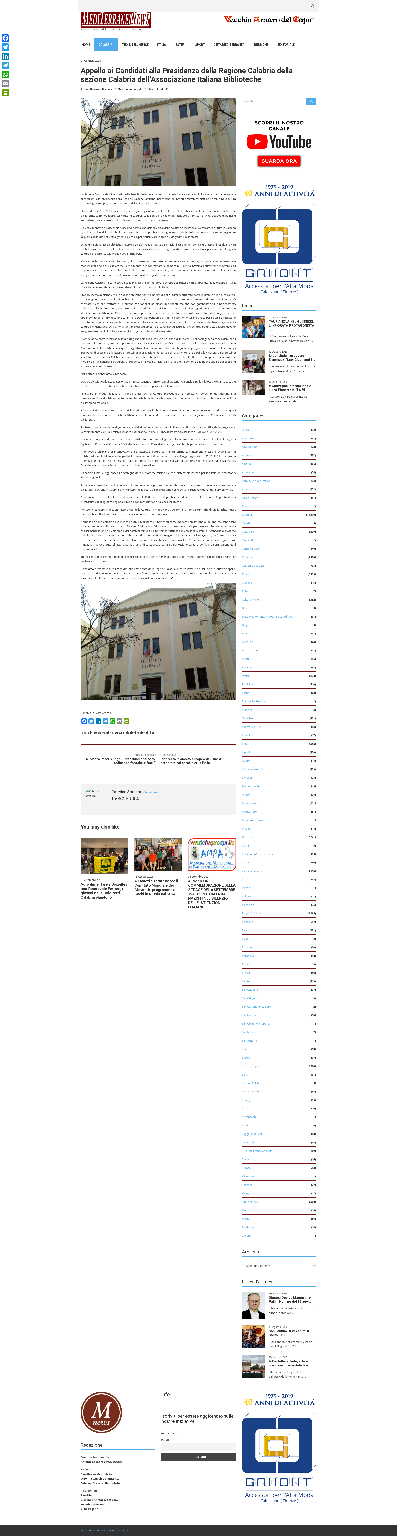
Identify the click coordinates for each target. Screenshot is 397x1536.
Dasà (245, 608)
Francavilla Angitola (254, 701)
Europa (246, 667)
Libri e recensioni (252, 769)
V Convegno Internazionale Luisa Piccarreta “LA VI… (290, 388)
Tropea (246, 1168)
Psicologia (248, 905)
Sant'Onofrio (250, 1040)
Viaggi (245, 1193)
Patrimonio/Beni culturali (257, 854)
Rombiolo (248, 956)
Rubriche (261, 44)
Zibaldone (248, 1227)
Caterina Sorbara (101, 89)
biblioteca (94, 732)
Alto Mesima (249, 447)
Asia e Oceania (250, 498)
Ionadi (246, 735)
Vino (245, 1210)
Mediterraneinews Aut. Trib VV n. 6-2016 (104, 1530)
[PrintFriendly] (5, 92)
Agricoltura (248, 438)
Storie (245, 1125)
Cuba (245, 591)
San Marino (249, 1032)
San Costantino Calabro (256, 1006)
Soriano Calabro (252, 1083)
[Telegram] (5, 65)
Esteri (180, 44)
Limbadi (247, 777)
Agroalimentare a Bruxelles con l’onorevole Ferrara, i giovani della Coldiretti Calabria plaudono (104, 890)
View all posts (151, 792)
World (245, 1219)
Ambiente (248, 455)
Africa (245, 430)
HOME (86, 44)
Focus (245, 693)
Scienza (246, 1049)
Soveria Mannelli (252, 1091)
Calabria (105, 44)
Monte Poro (249, 811)
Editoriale (286, 44)
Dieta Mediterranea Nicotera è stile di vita (267, 616)
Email (165, 1440)
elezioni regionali (137, 732)
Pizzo (245, 879)
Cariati (246, 523)
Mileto (246, 794)
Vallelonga (248, 1176)
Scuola (246, 1057)
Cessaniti (247, 540)
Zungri (246, 1235)
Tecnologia (248, 1142)
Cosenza (247, 557)
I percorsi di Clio (251, 727)
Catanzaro (248, 532)
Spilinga (246, 1100)
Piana (245, 862)
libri (152, 732)
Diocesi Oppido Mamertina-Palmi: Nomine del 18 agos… (290, 1299)
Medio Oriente (251, 786)
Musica (246, 828)
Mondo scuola (250, 803)
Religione (247, 922)
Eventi (246, 676)
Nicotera (247, 837)
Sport (200, 44)
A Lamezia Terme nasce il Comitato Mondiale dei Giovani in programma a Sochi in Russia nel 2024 (156, 887)
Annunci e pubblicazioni (256, 481)
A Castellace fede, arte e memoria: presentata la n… (290, 1363)
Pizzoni (246, 888)
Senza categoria (251, 1066)
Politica (246, 896)
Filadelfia (247, 684)
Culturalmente (251, 599)
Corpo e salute (251, 548)
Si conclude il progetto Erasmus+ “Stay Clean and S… (292, 358)
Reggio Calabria (251, 913)
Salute (246, 981)
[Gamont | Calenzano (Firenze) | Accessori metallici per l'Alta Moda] (279, 238)
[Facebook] (5, 38)
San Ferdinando (251, 1015)
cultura (119, 732)
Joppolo (246, 752)
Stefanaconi (249, 1117)
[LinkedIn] (5, 56)
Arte (244, 489)
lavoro (246, 761)
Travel (245, 1159)
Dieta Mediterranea (228, 44)
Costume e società (253, 565)
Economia (248, 633)
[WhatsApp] (5, 74)
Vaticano (247, 1185)
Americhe (248, 472)
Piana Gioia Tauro (252, 871)
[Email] (5, 83)
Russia (246, 973)
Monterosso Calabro (254, 820)
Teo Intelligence (135, 44)
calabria (107, 732)
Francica (247, 710)
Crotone (247, 582)
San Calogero (250, 990)
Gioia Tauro (249, 718)
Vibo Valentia (250, 1202)
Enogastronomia (252, 650)
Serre (245, 1074)
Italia (161, 44)
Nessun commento (130, 89)
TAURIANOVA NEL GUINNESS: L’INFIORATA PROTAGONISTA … (291, 325)
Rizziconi (247, 947)
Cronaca (247, 574)
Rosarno (247, 964)
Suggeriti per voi (252, 1134)
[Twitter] (5, 47)
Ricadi (245, 930)
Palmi (245, 845)
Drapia (246, 625)
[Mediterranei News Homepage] (101, 1412)
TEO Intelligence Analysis (257, 1151)
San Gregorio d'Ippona (256, 1023)
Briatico (246, 506)
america (247, 464)
